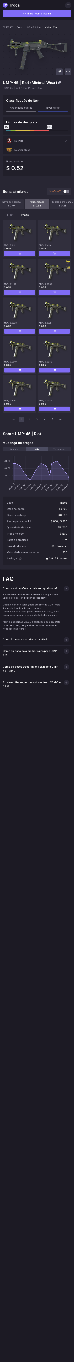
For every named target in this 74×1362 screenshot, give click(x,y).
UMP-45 (30, 27)
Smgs (19, 27)
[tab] (14, 449)
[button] (37, 140)
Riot (39, 27)
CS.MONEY (8, 27)
